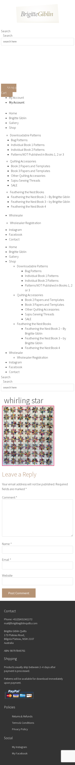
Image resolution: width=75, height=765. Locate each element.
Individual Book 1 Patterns (27, 145)
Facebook (15, 234)
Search (5, 31)
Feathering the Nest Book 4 (28, 206)
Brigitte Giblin (17, 118)
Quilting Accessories (23, 161)
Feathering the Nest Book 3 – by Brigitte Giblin (40, 202)
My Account (16, 97)
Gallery (14, 123)
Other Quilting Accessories (28, 176)
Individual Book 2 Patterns (27, 150)
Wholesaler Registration (25, 223)
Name (7, 543)
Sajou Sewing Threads (25, 180)
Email (6, 559)
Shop (12, 128)
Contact (14, 239)
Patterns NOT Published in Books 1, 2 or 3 (37, 154)
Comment (9, 497)
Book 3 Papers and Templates (30, 171)
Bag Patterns (19, 140)
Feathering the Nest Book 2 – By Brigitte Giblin (40, 197)
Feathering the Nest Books (27, 192)
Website (7, 575)
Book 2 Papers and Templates (30, 166)
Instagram (15, 230)
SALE (14, 185)
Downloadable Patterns (25, 135)
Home (13, 113)
